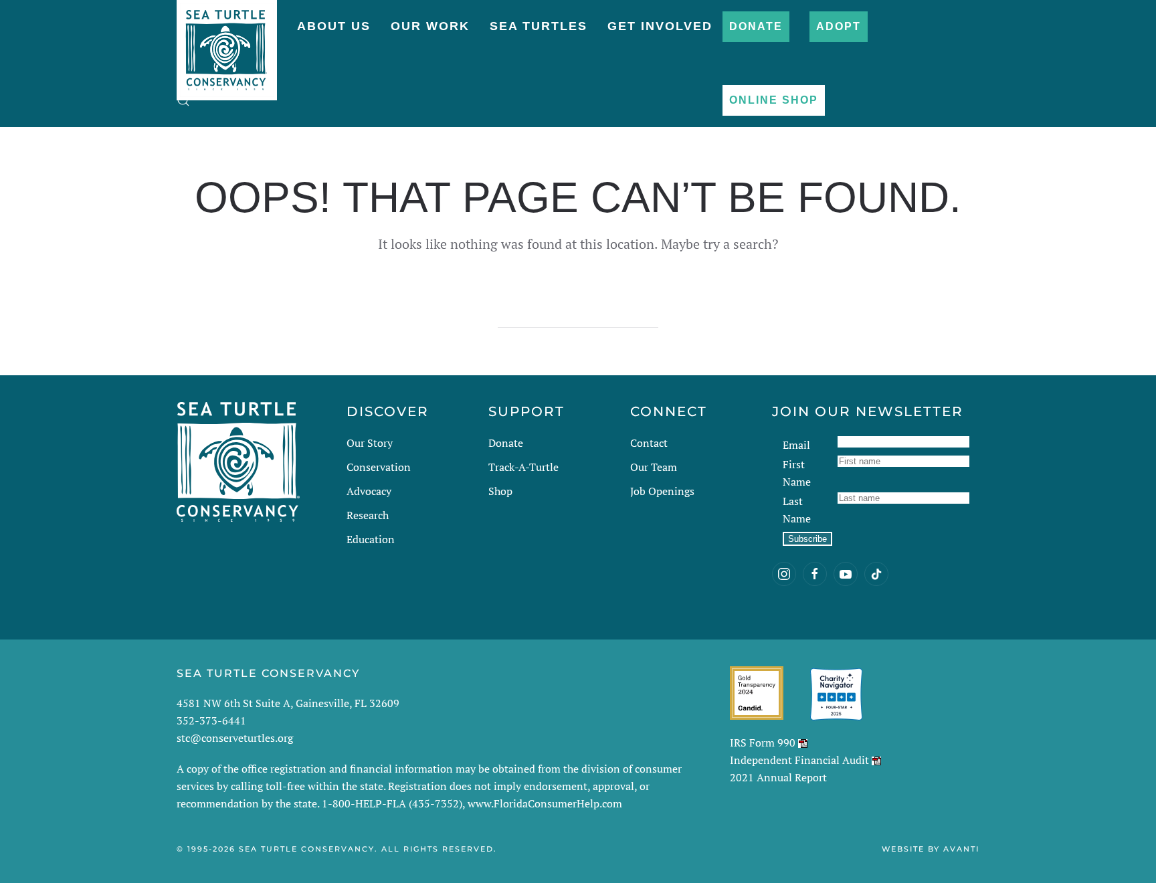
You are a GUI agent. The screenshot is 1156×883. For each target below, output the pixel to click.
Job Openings (662, 491)
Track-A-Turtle (523, 467)
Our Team (653, 467)
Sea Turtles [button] (538, 26)
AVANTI (961, 849)
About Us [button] (334, 26)
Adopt (838, 26)
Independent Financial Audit (799, 760)
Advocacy (369, 491)
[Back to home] (227, 43)
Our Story (370, 442)
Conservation (379, 467)
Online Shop (773, 100)
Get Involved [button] (659, 26)
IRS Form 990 (762, 742)
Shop (500, 491)
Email (796, 444)
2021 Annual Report (778, 777)
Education (371, 539)
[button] (183, 100)
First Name (797, 473)
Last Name (797, 510)
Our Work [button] (430, 26)
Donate (756, 26)
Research (368, 515)
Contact (649, 442)
